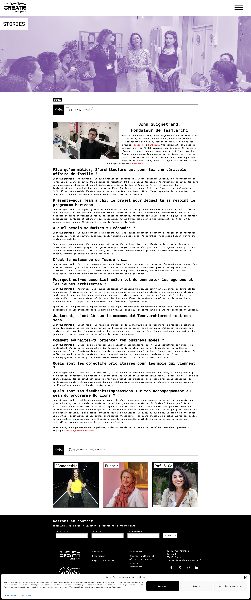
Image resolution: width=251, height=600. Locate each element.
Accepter (162, 586)
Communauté (98, 551)
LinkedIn (153, 144)
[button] (245, 577)
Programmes (98, 555)
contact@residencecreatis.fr (184, 560)
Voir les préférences (231, 586)
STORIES (57, 100)
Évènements (135, 551)
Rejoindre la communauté (137, 565)
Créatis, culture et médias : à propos (141, 557)
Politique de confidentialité (18, 595)
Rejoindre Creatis (103, 560)
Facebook (138, 144)
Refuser (197, 586)
